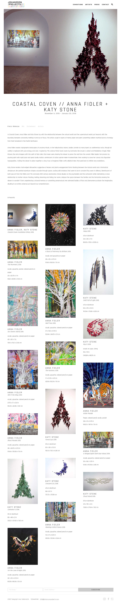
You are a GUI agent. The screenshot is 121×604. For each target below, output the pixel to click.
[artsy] (112, 599)
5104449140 (35, 599)
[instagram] (104, 599)
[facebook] (108, 599)
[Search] (112, 4)
